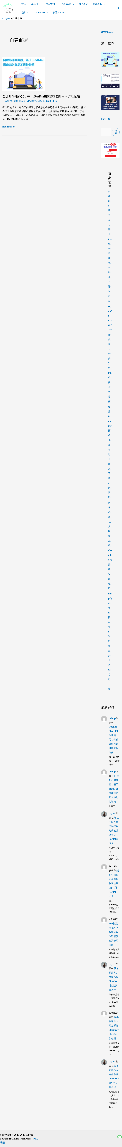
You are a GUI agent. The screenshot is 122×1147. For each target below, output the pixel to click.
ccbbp (112, 718)
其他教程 (97, 4)
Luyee (112, 813)
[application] (39, 4)
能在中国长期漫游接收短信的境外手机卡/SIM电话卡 (114, 830)
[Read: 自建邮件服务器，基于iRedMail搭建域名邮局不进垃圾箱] (23, 73)
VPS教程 (66, 4)
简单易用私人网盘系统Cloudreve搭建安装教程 (110, 545)
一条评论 (7, 100)
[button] (118, 8)
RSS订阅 (105, 119)
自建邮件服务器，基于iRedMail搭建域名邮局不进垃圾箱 (41, 96)
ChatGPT (40, 12)
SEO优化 (83, 4)
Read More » (9, 127)
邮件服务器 (20, 100)
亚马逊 (34, 4)
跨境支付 (50, 4)
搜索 (116, 132)
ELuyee (6, 18)
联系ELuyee (59, 12)
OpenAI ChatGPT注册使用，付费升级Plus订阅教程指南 (110, 353)
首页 (23, 4)
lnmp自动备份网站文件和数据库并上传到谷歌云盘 (110, 641)
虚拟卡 (25, 12)
